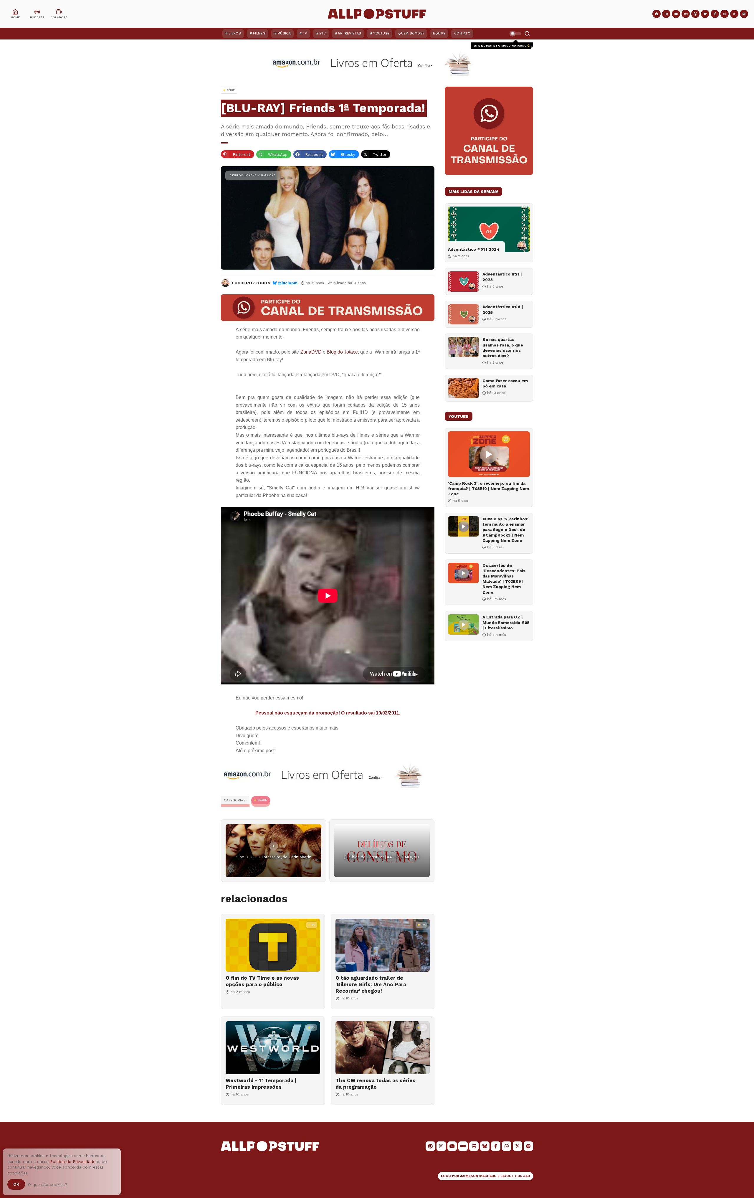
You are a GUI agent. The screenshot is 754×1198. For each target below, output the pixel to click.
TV (305, 33)
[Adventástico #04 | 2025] (463, 314)
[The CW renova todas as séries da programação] (382, 1047)
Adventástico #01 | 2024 (474, 249)
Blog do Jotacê (342, 351)
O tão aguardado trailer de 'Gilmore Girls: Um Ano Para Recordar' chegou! (370, 984)
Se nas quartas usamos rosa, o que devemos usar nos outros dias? (502, 347)
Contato (462, 33)
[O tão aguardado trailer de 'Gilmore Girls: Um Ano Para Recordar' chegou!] (382, 945)
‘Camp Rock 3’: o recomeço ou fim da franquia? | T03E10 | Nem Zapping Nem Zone (488, 488)
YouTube (381, 33)
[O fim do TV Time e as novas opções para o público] (273, 945)
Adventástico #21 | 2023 (502, 277)
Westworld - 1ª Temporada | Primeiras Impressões (261, 1083)
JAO (526, 1176)
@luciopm (287, 283)
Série (262, 800)
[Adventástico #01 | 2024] (489, 229)
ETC (322, 33)
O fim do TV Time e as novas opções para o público (262, 981)
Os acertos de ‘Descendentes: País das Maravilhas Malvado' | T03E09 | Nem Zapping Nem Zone (503, 579)
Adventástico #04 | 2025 (502, 309)
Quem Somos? (411, 33)
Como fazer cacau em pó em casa (505, 383)
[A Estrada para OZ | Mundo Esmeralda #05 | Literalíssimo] (463, 624)
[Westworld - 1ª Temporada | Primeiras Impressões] (273, 1047)
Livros (235, 33)
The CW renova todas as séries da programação (375, 1083)
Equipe (439, 33)
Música (284, 33)
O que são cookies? (47, 1184)
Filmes (259, 33)
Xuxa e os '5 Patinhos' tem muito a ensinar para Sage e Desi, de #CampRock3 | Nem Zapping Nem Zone (505, 530)
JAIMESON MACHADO (478, 1176)
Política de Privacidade (72, 1161)
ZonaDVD (311, 351)
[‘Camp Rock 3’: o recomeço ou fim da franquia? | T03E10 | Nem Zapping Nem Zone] (489, 454)
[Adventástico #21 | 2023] (463, 281)
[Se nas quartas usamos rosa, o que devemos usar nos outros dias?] (463, 347)
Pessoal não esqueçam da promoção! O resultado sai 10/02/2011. (327, 712)
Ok (16, 1184)
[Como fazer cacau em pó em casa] (463, 388)
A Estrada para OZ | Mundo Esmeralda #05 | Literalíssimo (506, 622)
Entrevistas (349, 33)
